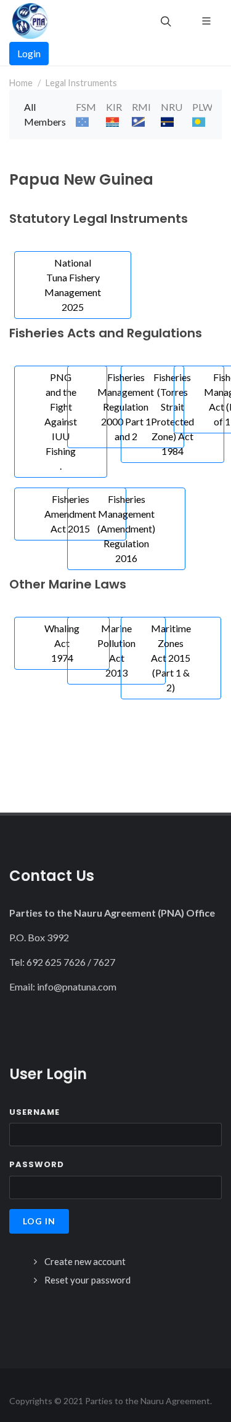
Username (34, 1112)
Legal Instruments (81, 83)
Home (21, 83)
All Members (45, 114)
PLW (202, 107)
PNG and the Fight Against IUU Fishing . (60, 421)
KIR (114, 107)
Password (36, 1164)
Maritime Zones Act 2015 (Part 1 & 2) (171, 657)
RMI (141, 107)
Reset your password (87, 1279)
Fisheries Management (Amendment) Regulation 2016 (126, 528)
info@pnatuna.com (76, 986)
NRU (171, 107)
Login (29, 53)
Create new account (85, 1261)
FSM (86, 107)
